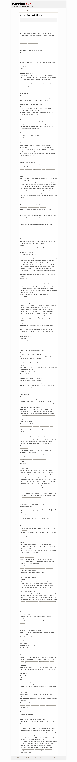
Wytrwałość (22, 705)
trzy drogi (36, 62)
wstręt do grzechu (40, 50)
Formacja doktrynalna (25, 137)
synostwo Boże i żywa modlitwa (45, 747)
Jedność (21, 176)
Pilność (21, 396)
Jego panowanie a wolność (50, 184)
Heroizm (22, 162)
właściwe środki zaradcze (50, 204)
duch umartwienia (29, 399)
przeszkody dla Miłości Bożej (44, 270)
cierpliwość (29, 407)
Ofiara (21, 373)
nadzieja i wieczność (47, 583)
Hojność (22, 169)
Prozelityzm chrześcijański (26, 459)
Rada (21, 506)
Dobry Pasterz (25, 184)
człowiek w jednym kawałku (27, 474)
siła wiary (30, 536)
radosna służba (34, 682)
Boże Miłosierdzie (41, 721)
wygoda (31, 252)
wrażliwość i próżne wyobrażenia (33, 497)
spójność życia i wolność (44, 661)
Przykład (22, 468)
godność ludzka (28, 82)
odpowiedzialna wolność (38, 686)
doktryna (38, 726)
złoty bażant (24, 488)
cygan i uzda (43, 472)
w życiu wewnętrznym (29, 563)
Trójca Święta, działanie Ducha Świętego (47, 601)
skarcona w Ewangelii (30, 165)
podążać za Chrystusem (46, 352)
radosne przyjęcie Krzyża (35, 373)
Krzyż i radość (28, 385)
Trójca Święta (23, 616)
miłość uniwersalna (49, 258)
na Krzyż (43, 169)
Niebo (28, 62)
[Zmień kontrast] (62, 2)
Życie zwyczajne (23, 741)
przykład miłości (37, 190)
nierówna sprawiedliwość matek (32, 483)
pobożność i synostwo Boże (28, 403)
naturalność (28, 356)
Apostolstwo (23, 33)
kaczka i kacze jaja (39, 477)
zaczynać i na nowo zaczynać (48, 331)
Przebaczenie (23, 463)
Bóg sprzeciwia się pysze (29, 493)
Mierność (22, 252)
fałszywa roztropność (51, 515)
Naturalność (23, 325)
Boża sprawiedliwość (39, 675)
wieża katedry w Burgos (39, 487)
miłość (45, 35)
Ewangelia (22, 126)
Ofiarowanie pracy (24, 378)
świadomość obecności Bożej (28, 749)
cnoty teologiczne (34, 75)
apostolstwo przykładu (26, 35)
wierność (27, 226)
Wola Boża (22, 682)
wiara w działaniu (50, 423)
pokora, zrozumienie (34, 262)
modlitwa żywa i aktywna (44, 285)
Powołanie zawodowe (25, 433)
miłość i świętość (40, 258)
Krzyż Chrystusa (28, 145)
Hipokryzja (22, 165)
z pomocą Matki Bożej (36, 331)
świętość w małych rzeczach (32, 601)
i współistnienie (35, 702)
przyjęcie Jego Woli (50, 721)
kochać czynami (43, 264)
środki (31, 62)
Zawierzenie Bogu (24, 721)
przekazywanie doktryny (40, 98)
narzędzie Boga (32, 37)
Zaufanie (22, 719)
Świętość (22, 593)
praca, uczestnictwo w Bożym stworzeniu (35, 565)
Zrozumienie (23, 726)
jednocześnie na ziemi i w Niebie (45, 303)
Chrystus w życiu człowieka (51, 741)
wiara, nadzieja (39, 383)
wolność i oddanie (34, 416)
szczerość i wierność (36, 354)
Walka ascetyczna (24, 657)
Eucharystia (22, 124)
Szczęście (22, 575)
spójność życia (53, 86)
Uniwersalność (23, 645)
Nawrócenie (22, 331)
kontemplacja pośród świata (41, 178)
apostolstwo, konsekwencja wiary (31, 667)
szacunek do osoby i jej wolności (43, 149)
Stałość (21, 563)
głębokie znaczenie (40, 639)
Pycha (21, 493)
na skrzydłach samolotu (41, 481)
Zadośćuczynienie (24, 717)
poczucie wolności (48, 686)
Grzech (21, 153)
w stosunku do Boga (50, 169)
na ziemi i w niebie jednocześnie (36, 583)
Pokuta (21, 421)
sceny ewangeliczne (48, 126)
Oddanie (22, 352)
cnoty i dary (47, 728)
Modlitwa (22, 283)
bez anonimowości (29, 283)
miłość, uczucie (33, 528)
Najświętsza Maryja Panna (33, 207)
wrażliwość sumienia (39, 504)
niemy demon (27, 93)
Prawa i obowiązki (24, 448)
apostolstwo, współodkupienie (30, 436)
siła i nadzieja (24, 536)
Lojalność (22, 226)
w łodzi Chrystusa (35, 213)
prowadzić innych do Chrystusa (39, 459)
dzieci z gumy (49, 474)
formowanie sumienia (30, 98)
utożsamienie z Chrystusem (47, 195)
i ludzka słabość (32, 254)
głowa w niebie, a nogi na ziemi (37, 476)
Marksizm (22, 245)
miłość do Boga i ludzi (46, 257)
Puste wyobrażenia (24, 491)
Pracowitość (23, 445)
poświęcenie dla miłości (27, 270)
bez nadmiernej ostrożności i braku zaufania (36, 515)
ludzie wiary (47, 667)
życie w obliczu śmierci (26, 64)
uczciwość (42, 568)
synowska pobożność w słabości (34, 114)
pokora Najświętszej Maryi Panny (38, 413)
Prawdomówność (24, 450)
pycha (28, 416)
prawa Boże (35, 270)
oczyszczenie (27, 540)
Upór (21, 650)
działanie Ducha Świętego (39, 283)
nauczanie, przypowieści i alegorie (35, 126)
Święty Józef (22, 607)
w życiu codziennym (26, 40)
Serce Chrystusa (36, 195)
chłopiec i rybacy (36, 472)
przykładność (45, 439)
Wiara (21, 667)
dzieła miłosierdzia (32, 257)
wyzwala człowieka (33, 272)
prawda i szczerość (38, 415)
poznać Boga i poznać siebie (28, 415)
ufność (53, 307)
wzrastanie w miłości (42, 602)
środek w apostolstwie (30, 290)
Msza (21, 294)
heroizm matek (31, 477)
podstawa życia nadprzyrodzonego (48, 77)
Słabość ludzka (23, 544)
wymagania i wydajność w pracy (48, 445)
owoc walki (25, 419)
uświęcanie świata (52, 39)
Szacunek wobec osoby (25, 570)
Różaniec (22, 520)
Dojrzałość (22, 95)
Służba (21, 550)
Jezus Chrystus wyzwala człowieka (43, 186)
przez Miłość (26, 373)
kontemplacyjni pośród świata (48, 581)
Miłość (21, 257)
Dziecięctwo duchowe (25, 112)
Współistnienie (23, 692)
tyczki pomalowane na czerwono (48, 485)
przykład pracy (39, 192)
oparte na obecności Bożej (41, 732)
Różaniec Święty (25, 318)
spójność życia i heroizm (43, 735)
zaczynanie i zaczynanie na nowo (49, 663)
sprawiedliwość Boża (28, 405)
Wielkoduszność (23, 673)
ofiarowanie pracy (31, 268)
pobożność (52, 106)
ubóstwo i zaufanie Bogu (27, 387)
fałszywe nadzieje (29, 224)
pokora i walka (27, 550)
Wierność (22, 675)
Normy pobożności (24, 340)
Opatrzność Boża (39, 268)
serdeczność (45, 528)
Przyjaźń (22, 466)
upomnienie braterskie (39, 55)
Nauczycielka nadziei (30, 315)
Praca (21, 436)
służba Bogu (45, 550)
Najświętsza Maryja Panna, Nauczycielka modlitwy (35, 286)
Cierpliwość (22, 73)
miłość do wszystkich (36, 385)
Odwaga (22, 371)
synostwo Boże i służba (37, 380)
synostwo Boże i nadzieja (34, 39)
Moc (21, 280)
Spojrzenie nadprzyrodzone (26, 554)
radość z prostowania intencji (43, 86)
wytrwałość (38, 290)
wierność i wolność (43, 213)
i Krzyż (26, 66)
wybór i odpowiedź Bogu (37, 690)
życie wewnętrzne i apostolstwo (41, 739)
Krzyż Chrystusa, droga (28, 215)
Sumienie (22, 568)
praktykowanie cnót (44, 427)
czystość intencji (30, 178)
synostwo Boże (28, 455)
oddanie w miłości (25, 262)
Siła (21, 532)
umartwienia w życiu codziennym (37, 641)
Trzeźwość (22, 623)
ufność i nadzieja (43, 619)
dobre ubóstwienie (48, 409)
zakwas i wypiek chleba (50, 487)
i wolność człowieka (31, 71)
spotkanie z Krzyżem (40, 599)
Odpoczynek (23, 365)
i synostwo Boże (28, 719)
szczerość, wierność (35, 705)
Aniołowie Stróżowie (24, 31)
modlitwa (41, 595)
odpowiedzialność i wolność (42, 367)
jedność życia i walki (26, 743)
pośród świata (43, 207)
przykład (32, 104)
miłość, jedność (29, 124)
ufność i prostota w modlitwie (36, 108)
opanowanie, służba (43, 356)
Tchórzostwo (23, 614)
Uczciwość (22, 636)
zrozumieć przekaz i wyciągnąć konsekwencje (31, 128)
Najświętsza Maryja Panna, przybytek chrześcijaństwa (33, 534)
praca (47, 745)
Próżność (22, 461)
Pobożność (22, 401)
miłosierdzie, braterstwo (44, 106)
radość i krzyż (49, 510)
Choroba (22, 66)
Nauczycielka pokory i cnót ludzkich (43, 315)
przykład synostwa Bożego (31, 193)
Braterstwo (22, 55)
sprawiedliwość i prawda (37, 561)
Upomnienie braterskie (25, 647)
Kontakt (55, 757)
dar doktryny (31, 450)
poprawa (32, 504)
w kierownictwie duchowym (38, 572)
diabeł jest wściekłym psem (40, 474)
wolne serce (24, 530)
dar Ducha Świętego (30, 50)
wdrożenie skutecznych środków (42, 518)
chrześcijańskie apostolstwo (30, 209)
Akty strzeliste (23, 28)
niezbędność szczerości (50, 493)
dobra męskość (28, 636)
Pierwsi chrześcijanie (24, 394)
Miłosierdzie (27, 266)
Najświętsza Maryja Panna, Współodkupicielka (43, 694)
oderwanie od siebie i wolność (28, 495)
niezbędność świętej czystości (35, 659)
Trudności (22, 619)
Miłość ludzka (23, 274)
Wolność (22, 686)
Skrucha (22, 540)
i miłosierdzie (49, 100)
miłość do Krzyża (37, 215)
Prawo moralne (23, 452)
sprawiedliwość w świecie (49, 561)
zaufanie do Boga (25, 110)
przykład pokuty (32, 192)
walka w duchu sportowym (40, 83)
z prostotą (44, 290)
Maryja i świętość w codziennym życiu (39, 743)
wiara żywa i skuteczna (39, 669)
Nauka (21, 329)
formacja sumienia (29, 135)
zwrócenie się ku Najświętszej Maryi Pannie (37, 620)
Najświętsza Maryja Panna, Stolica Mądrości (42, 329)
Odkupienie (22, 361)
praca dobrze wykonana (51, 241)
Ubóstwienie (23, 630)
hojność (26, 352)
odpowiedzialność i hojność (36, 632)
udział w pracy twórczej (30, 441)
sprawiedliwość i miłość (30, 149)
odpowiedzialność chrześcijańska (29, 585)
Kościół (21, 209)
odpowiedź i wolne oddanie (33, 427)
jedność (38, 257)
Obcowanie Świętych (24, 348)
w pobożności (35, 243)
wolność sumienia (43, 62)
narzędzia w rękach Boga (39, 411)
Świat (21, 581)
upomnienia (36, 135)
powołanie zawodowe (29, 438)
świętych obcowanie (28, 176)
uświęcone (36, 104)
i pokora (29, 702)
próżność (24, 497)
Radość (21, 509)
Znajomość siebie (24, 723)
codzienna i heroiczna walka (44, 75)
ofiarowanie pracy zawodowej (35, 378)
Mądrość (22, 247)
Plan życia (22, 399)
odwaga (26, 250)
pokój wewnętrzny (37, 407)
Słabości (22, 542)
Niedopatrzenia (23, 338)
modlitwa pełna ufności (33, 285)
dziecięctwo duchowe (40, 401)
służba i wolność (52, 550)
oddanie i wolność (43, 266)
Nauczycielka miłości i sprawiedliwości (40, 313)
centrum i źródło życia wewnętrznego (31, 294)
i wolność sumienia (32, 452)
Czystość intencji (24, 86)
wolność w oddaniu (41, 318)
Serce (21, 528)
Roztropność (23, 515)
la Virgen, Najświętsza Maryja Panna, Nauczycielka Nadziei (38, 304)
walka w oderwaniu (37, 358)
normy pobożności (51, 286)
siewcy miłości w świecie (42, 585)
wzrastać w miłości (37, 663)
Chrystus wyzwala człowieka (32, 361)
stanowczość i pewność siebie (28, 518)
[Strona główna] (21, 10)
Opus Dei (22, 385)
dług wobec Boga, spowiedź (30, 153)
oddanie (29, 597)
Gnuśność (22, 145)
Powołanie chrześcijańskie (26, 426)
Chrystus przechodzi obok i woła (34, 182)
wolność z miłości (51, 83)
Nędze (21, 334)
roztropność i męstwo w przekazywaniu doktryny (32, 211)
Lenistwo (22, 224)
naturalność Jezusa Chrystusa (33, 325)
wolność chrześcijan (37, 587)
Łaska (21, 234)
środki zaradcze (46, 145)
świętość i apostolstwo (36, 79)
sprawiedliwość (51, 585)
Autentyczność (23, 43)
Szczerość (22, 572)
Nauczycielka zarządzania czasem (37, 317)
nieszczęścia (36, 546)
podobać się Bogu (25, 108)
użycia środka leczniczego (27, 487)
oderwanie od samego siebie (34, 121)
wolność (41, 104)
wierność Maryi (31, 684)
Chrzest (21, 68)
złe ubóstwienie (39, 630)
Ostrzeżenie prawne (21, 757)
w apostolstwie (32, 250)
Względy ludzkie (23, 707)
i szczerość (26, 509)
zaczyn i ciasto (34, 40)
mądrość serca (25, 516)
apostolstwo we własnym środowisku (36, 741)
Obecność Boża (23, 350)
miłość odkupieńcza (34, 266)
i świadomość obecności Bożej (36, 509)
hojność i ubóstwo (28, 169)
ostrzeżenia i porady (39, 516)
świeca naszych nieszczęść (34, 485)
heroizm (31, 657)
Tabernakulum (49, 124)
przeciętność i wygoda (38, 145)
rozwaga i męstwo (51, 98)
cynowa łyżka (50, 472)
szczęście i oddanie (43, 575)
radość (54, 317)
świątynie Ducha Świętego (27, 102)
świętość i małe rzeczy (26, 243)
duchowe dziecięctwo (33, 106)
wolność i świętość (38, 750)
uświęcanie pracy (36, 387)
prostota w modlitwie (43, 112)
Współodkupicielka (50, 318)
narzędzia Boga (31, 423)
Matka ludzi (28, 311)
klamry (29, 479)
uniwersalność (25, 602)
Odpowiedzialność (24, 367)
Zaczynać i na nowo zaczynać (26, 714)
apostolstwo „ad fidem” (32, 33)
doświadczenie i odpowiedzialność (43, 544)
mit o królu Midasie (31, 481)
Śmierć (21, 577)
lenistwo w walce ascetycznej (39, 224)
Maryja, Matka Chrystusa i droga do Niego (39, 188)
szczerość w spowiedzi (44, 546)
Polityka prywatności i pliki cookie (32, 757)
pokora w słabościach (51, 413)
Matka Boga (47, 309)
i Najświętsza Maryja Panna (40, 247)
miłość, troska (50, 274)
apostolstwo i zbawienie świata (31, 593)
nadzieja (26, 278)
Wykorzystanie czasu (25, 698)
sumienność (49, 224)
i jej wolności (34, 570)
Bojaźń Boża (23, 50)
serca (53, 352)
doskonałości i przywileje (38, 309)
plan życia (50, 178)
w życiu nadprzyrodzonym (41, 419)
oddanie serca (35, 82)
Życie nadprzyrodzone (25, 728)
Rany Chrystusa (29, 195)
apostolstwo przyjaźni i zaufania (44, 33)
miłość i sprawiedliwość (31, 258)
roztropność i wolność (43, 682)
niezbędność (31, 516)
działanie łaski (27, 234)
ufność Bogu (29, 358)
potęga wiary (31, 669)
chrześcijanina (32, 367)
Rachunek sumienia (24, 504)
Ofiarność (22, 376)
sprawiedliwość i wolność (46, 450)
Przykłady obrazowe (24, 470)
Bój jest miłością (29, 264)
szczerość (28, 83)
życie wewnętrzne (30, 739)
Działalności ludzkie (24, 104)
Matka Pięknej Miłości (36, 311)
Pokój (21, 419)
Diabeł (21, 93)
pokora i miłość (48, 411)
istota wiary (41, 667)
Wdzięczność (23, 665)
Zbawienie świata (40, 362)
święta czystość (44, 39)
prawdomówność (32, 86)
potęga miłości (53, 534)
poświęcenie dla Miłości (40, 241)
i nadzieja (31, 411)
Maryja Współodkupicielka (38, 35)
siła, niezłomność (36, 536)
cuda (27, 126)
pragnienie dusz (29, 190)
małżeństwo (29, 274)
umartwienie (30, 750)
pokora (47, 37)
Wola (21, 679)
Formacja (22, 135)
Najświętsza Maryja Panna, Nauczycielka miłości (35, 260)
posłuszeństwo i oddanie (40, 423)
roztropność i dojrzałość (50, 516)
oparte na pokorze (51, 732)
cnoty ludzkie (26, 75)
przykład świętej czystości (43, 193)
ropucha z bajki (48, 483)
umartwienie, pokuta (28, 421)
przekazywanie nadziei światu (44, 307)
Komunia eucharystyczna (45, 294)
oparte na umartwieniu (27, 734)
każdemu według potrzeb (33, 559)
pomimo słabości (33, 307)
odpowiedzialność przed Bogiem (34, 679)
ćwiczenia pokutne (31, 639)
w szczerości (41, 243)
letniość (26, 252)
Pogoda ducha (23, 407)
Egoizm (21, 121)
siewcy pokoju (32, 419)
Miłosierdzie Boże (24, 254)
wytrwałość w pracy (38, 563)
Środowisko (22, 579)
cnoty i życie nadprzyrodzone (32, 595)
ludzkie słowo (45, 147)
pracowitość (33, 698)
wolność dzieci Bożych (48, 108)
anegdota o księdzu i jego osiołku (37, 470)
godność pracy (38, 147)
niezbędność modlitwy (40, 493)
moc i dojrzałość (34, 112)
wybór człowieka (51, 62)
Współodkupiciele (24, 694)
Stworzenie (22, 565)
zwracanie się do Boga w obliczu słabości (38, 110)
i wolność (45, 509)
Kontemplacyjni (23, 207)
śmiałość (26, 371)
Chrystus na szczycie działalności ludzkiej (32, 581)
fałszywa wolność (28, 686)
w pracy (37, 217)
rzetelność (28, 445)
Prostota (22, 455)
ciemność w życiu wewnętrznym (32, 619)
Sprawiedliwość (23, 559)
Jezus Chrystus (23, 182)
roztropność (37, 450)
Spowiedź (28, 331)
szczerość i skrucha (29, 557)
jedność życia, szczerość (33, 43)
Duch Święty (23, 100)
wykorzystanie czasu (46, 79)
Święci (21, 591)
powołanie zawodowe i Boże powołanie (36, 745)
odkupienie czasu (26, 79)
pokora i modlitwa (49, 153)
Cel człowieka (23, 62)
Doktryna (22, 98)
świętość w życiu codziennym (48, 385)
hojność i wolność (37, 169)
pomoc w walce (49, 317)
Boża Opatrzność (32, 721)
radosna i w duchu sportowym (31, 661)
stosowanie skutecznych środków (48, 536)
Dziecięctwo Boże (24, 106)
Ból (20, 52)
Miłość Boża (22, 264)
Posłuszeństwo (23, 423)
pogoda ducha (29, 73)
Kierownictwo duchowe (25, 204)
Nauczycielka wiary (26, 317)
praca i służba (43, 559)
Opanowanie (23, 380)
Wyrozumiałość (23, 702)
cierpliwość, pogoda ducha (40, 532)
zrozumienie (28, 548)
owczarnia (42, 483)
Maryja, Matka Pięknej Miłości (39, 274)
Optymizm (22, 383)
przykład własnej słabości (29, 591)
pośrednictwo (25, 296)
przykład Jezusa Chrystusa (44, 82)
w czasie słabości (40, 455)
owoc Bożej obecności (29, 575)
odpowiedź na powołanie (34, 352)
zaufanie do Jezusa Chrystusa (39, 719)
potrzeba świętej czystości (46, 597)
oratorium (24, 288)
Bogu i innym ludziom (29, 675)
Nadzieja (22, 303)
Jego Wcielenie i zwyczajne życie (28, 186)
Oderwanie (22, 356)
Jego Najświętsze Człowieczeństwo (35, 184)
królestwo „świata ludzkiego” (37, 479)
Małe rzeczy (22, 241)
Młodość (22, 278)
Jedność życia (23, 178)
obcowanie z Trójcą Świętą (45, 616)
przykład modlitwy (46, 190)
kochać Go (50, 264)
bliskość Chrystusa (32, 544)
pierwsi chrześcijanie (40, 37)
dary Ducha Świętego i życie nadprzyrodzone (36, 100)
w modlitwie (32, 217)
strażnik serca (51, 528)
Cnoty (21, 75)
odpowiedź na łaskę (34, 234)
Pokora (21, 409)
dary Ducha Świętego (31, 726)
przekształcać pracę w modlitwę (44, 734)
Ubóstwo (22, 632)
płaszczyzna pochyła (36, 597)
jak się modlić (49, 283)
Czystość (22, 82)
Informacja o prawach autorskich (46, 757)
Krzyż (21, 215)
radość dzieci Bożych (40, 510)
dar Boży (25, 257)
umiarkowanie (44, 121)
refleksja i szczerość (40, 204)
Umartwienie (23, 639)
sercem (53, 270)
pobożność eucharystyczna (39, 124)
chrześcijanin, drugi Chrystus (48, 182)
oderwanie (50, 147)
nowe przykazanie (30, 55)
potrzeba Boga (38, 495)
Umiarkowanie (23, 643)
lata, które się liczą (48, 479)
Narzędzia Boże (23, 323)
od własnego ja (35, 356)
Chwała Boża (23, 71)
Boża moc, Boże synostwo (28, 532)
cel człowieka (37, 264)
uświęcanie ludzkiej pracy (27, 587)
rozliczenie (30, 369)
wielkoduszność (32, 537)
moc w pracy (25, 280)
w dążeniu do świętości (30, 162)
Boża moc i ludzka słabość (29, 409)
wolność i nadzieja (52, 419)
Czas (21, 79)
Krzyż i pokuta (36, 657)
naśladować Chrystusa (44, 426)
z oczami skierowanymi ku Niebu (33, 151)
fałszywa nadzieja (33, 303)
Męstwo (22, 250)
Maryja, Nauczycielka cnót (34, 77)
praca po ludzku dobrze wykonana (42, 438)
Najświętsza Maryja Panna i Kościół (44, 209)
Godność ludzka (23, 147)
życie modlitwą (29, 292)
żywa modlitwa (27, 180)
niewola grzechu (40, 153)
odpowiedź (28, 682)
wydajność (39, 443)
